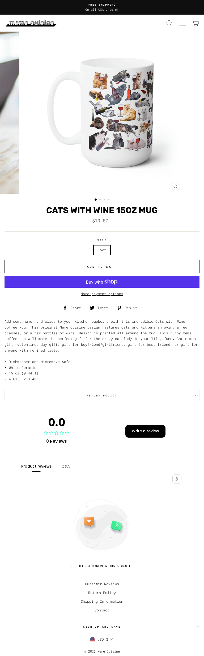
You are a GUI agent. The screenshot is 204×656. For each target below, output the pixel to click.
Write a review (145, 431)
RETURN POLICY (102, 395)
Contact (102, 610)
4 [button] (109, 200)
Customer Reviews (102, 584)
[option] (102, 7)
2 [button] (100, 200)
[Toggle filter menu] (176, 479)
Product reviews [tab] (36, 466)
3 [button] (105, 200)
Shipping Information (102, 601)
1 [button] (96, 199)
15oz (102, 250)
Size (102, 240)
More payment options (102, 294)
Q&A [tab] (65, 466)
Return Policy (102, 592)
